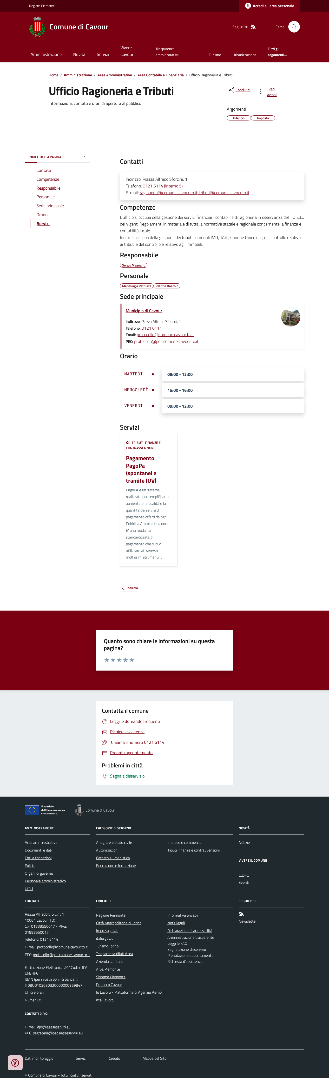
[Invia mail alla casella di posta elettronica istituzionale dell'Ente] (62, 947)
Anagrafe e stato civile (114, 842)
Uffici (29, 889)
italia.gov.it (104, 938)
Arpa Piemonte (108, 969)
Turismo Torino (107, 946)
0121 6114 (152, 328)
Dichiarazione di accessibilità (189, 930)
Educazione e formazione (116, 865)
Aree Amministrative (115, 75)
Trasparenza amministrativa (167, 51)
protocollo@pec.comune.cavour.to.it (166, 341)
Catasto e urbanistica (113, 858)
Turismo (215, 55)
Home (53, 75)
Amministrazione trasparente (190, 937)
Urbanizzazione (244, 55)
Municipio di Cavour (144, 310)
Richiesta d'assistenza (185, 961)
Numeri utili (34, 1000)
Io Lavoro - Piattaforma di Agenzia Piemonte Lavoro (129, 996)
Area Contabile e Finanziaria (161, 75)
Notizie (244, 842)
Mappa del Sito (154, 1058)
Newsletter (248, 921)
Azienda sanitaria (110, 961)
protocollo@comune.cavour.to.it (165, 334)
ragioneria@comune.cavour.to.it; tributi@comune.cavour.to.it (194, 192)
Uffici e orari (34, 992)
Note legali (176, 923)
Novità (79, 54)
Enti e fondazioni (38, 858)
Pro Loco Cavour (109, 984)
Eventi (244, 882)
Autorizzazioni (107, 850)
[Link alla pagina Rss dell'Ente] (241, 914)
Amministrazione (46, 54)
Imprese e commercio (184, 842)
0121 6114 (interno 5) (163, 186)
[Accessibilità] (15, 1063)
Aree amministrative (41, 842)
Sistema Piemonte (110, 977)
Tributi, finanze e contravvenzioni (193, 850)
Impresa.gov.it (107, 930)
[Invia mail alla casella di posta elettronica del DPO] (53, 1027)
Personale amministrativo (45, 881)
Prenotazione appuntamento (190, 955)
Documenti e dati (38, 850)
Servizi (103, 54)
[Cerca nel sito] (292, 27)
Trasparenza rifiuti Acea (114, 954)
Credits (114, 1058)
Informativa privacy (182, 915)
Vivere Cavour (126, 51)
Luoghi (244, 875)
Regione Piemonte (42, 5)
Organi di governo (39, 873)
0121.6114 (49, 939)
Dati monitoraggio (39, 1058)
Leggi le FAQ (177, 943)
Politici (30, 865)
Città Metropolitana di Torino (118, 923)
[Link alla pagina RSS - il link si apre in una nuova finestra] (253, 27)
